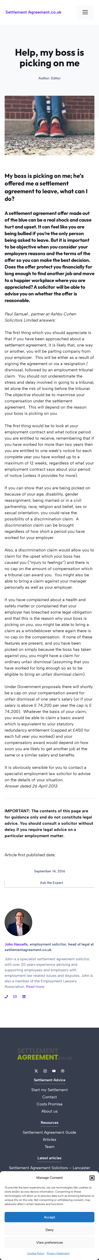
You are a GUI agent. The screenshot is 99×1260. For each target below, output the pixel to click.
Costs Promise (50, 1104)
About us (49, 1111)
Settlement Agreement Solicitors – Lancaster (49, 1167)
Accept (49, 1217)
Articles (49, 1139)
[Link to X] (36, 1071)
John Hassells (16, 944)
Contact (49, 1097)
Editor (56, 78)
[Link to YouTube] (15, 996)
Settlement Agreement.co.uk (33, 12)
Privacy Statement (58, 1253)
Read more (35, 986)
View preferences (49, 1242)
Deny (50, 1230)
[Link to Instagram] (6, 996)
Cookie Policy (35, 1253)
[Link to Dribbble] (24, 996)
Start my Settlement (49, 1089)
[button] (92, 1178)
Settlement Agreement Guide (49, 1132)
